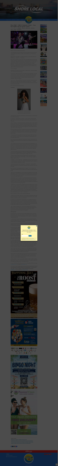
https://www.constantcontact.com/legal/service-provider (30, 239)
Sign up (30, 235)
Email (22, 234)
